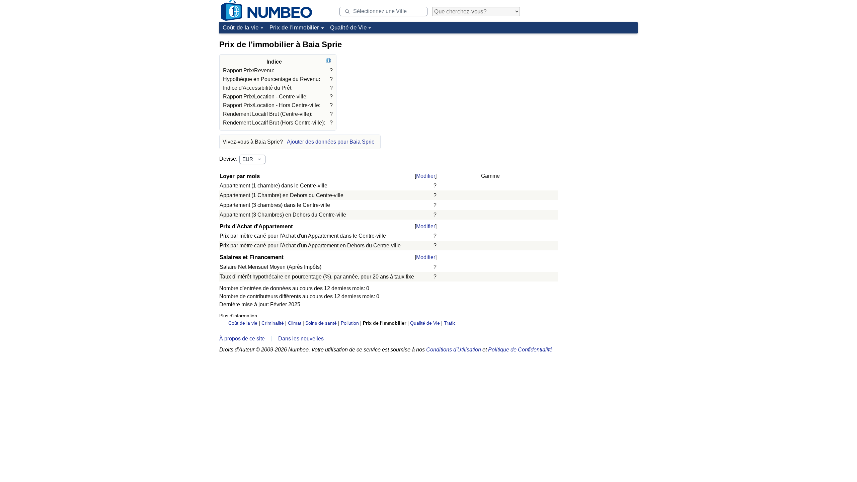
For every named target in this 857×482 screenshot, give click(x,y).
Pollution (350, 323)
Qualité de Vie (348, 27)
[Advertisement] (587, 78)
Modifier (425, 176)
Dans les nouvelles (301, 338)
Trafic (450, 323)
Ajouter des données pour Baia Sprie (331, 142)
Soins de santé (321, 323)
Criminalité (272, 323)
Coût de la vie (241, 27)
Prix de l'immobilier (294, 27)
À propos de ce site (242, 338)
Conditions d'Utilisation (453, 349)
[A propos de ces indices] (329, 62)
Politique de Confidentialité (520, 349)
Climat (294, 323)
